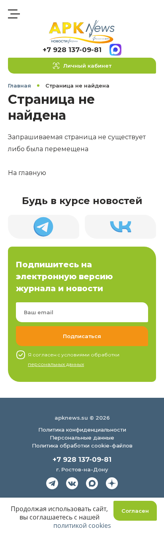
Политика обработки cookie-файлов (82, 445)
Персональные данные (82, 437)
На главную (27, 173)
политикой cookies (82, 525)
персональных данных (56, 364)
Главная (19, 85)
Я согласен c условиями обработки (73, 359)
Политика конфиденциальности (82, 429)
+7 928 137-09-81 (72, 50)
